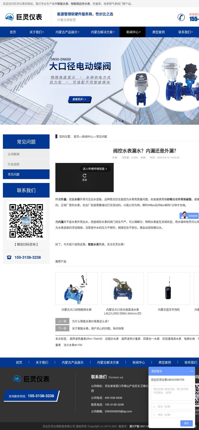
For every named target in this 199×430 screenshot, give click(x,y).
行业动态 (13, 164)
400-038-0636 (113, 398)
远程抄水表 (112, 338)
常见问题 (13, 174)
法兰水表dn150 (73, 345)
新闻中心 (132, 32)
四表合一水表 (151, 338)
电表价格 (189, 338)
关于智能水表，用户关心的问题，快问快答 (98, 328)
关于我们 (36, 32)
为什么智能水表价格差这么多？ (91, 321)
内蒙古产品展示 (66, 32)
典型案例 (158, 32)
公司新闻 (13, 154)
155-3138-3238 (114, 404)
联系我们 (184, 32)
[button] (116, 121)
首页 (13, 32)
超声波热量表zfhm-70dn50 (86, 338)
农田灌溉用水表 (171, 338)
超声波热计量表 (131, 338)
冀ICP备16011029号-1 (143, 426)
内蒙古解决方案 (102, 32)
